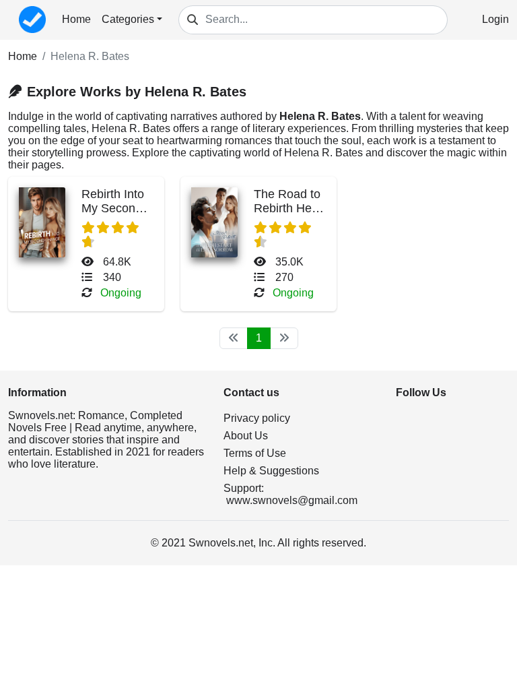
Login (495, 19)
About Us (245, 435)
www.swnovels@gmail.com (291, 500)
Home (76, 19)
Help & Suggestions (271, 470)
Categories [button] (128, 19)
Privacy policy (256, 418)
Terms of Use (254, 453)
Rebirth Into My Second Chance (112, 208)
